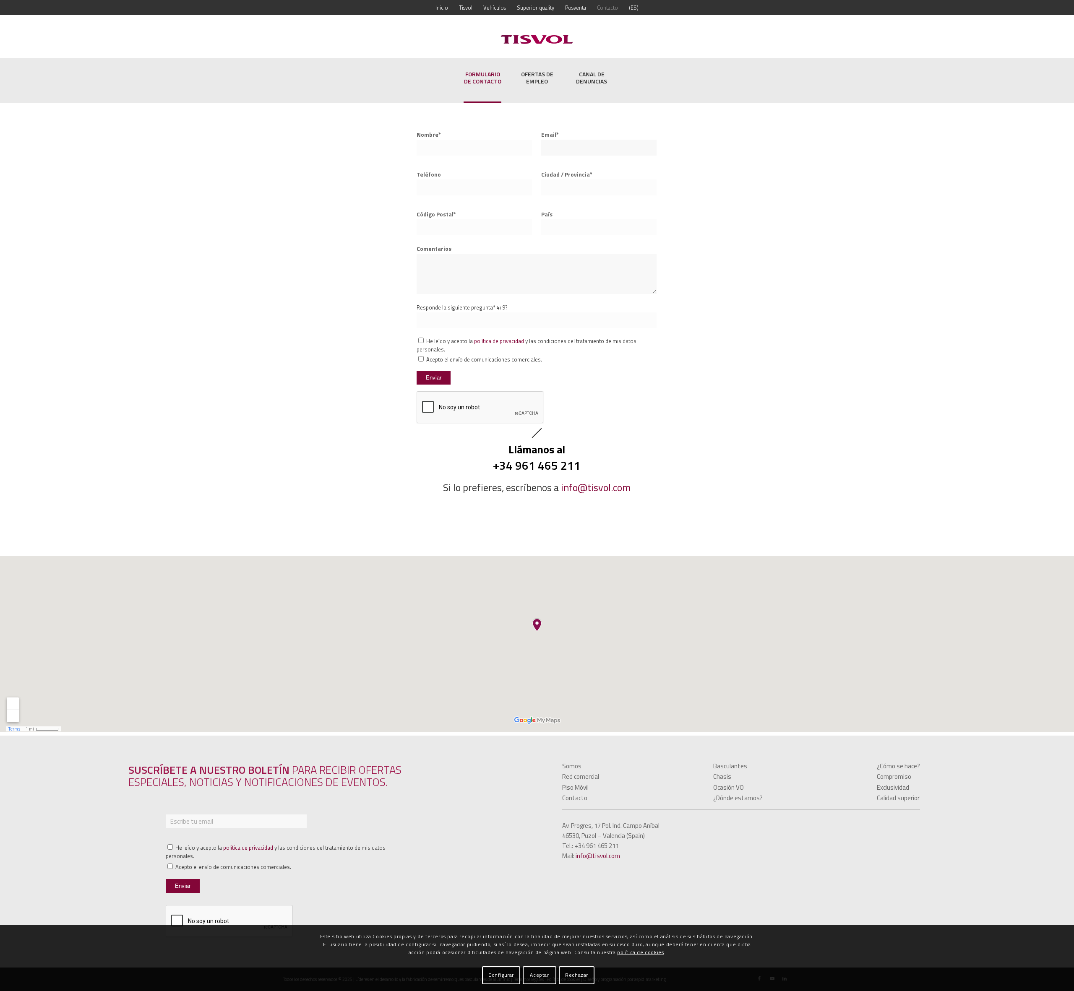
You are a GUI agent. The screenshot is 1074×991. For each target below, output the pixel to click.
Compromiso (894, 776)
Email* (550, 134)
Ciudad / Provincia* (566, 174)
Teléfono (429, 174)
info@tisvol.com (596, 487)
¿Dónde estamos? (738, 798)
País (547, 214)
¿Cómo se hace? (898, 766)
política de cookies (640, 952)
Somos (571, 766)
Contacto (574, 798)
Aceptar (539, 975)
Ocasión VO (728, 787)
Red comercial (580, 776)
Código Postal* (436, 214)
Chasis (722, 776)
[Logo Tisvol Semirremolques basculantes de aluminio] (537, 39)
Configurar (501, 975)
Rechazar (576, 975)
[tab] (482, 83)
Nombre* (429, 134)
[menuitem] (442, 7)
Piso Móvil (575, 787)
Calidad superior (898, 798)
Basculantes (730, 766)
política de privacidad (499, 341)
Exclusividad (893, 787)
